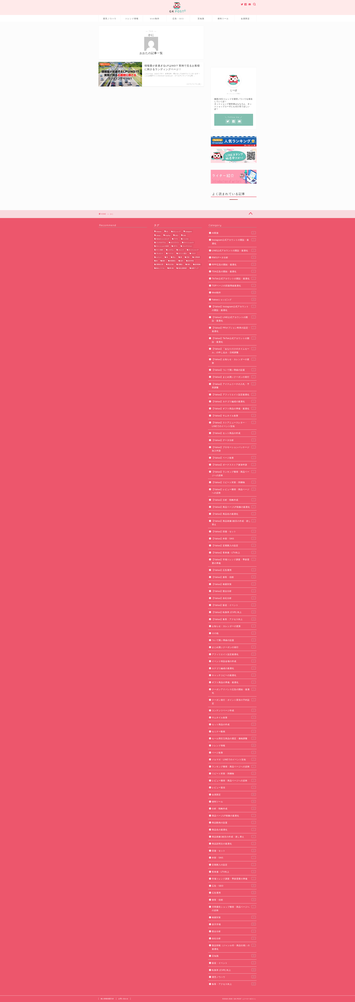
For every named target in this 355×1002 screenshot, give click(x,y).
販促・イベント (233, 963)
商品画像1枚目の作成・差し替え (233, 837)
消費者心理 (159, 264)
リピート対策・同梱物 (233, 773)
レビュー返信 (233, 787)
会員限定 (245, 18)
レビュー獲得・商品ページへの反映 (233, 780)
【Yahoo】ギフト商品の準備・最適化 (233, 408)
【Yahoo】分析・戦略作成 (233, 500)
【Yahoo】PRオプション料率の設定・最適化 (233, 330)
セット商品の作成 (233, 724)
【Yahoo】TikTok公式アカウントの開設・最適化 (233, 340)
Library (158, 235)
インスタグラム (161, 242)
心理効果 (197, 257)
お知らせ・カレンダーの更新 (233, 626)
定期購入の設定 (233, 865)
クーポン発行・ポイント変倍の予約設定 (233, 702)
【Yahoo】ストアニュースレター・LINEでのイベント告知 (233, 424)
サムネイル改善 (233, 717)
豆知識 (201, 18)
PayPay (167, 235)
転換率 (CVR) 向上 (233, 970)
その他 (233, 633)
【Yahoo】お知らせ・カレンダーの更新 (233, 361)
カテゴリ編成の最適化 (233, 668)
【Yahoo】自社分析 (233, 598)
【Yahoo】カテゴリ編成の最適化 (233, 401)
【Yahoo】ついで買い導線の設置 (233, 370)
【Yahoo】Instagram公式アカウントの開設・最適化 (233, 308)
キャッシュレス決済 (162, 246)
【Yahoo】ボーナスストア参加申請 (233, 465)
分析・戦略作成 (233, 808)
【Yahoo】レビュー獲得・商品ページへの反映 (233, 491)
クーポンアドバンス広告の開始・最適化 (233, 691)
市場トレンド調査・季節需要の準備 (233, 879)
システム (170, 250)
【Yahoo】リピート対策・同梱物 (233, 482)
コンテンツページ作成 (233, 710)
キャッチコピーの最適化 (233, 675)
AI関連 (233, 233)
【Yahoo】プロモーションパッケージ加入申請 (233, 449)
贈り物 (171, 268)
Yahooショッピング (233, 299)
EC (167, 231)
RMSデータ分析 (233, 257)
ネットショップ (193, 250)
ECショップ (177, 231)
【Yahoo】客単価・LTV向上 (233, 552)
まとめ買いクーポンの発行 (233, 647)
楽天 (181, 261)
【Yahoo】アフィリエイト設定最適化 (233, 394)
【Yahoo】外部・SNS (233, 538)
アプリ (176, 239)
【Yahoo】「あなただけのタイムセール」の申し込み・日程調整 (233, 351)
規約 (188, 264)
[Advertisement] (234, 43)
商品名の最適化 (233, 829)
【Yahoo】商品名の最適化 (233, 514)
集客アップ (195, 268)
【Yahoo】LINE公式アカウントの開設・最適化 (233, 319)
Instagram (188, 231)
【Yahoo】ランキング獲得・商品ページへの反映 (233, 474)
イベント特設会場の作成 (233, 661)
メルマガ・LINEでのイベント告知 (233, 759)
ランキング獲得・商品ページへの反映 (233, 766)
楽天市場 (191, 261)
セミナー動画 (233, 731)
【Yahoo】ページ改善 (233, 458)
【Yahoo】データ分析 (233, 440)
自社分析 (233, 938)
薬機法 (180, 264)
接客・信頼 (233, 900)
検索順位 (173, 261)
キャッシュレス (189, 242)
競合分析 (233, 931)
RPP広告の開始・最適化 (233, 264)
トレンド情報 (132, 18)
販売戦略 (198, 264)
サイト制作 (159, 250)
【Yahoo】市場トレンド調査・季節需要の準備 (233, 561)
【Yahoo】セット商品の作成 (233, 433)
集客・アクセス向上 (233, 984)
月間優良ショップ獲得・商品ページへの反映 (233, 909)
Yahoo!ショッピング (162, 239)
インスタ (185, 239)
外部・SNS (233, 857)
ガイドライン (175, 242)
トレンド (181, 250)
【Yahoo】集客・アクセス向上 (233, 619)
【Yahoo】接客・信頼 (233, 577)
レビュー (159, 257)
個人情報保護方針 (107, 999)
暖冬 (163, 261)
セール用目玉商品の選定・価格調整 (233, 738)
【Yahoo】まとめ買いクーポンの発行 (233, 377)
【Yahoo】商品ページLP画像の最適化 (233, 507)
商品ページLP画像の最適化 (233, 815)
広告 (188, 257)
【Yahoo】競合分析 (233, 591)
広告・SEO (178, 18)
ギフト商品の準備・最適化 (233, 682)
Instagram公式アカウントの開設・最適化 (233, 242)
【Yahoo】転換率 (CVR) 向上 (233, 612)
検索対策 (233, 917)
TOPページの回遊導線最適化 (233, 285)
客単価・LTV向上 (233, 872)
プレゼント (159, 253)
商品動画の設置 (233, 822)
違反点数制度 (182, 268)
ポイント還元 (182, 253)
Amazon (158, 231)
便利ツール (223, 18)
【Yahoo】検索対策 (233, 584)
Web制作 (154, 18)
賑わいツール (160, 268)
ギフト (175, 246)
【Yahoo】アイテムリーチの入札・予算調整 (233, 386)
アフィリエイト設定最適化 (233, 654)
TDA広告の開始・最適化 (233, 271)
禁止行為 (170, 264)
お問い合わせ (123, 999)
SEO (176, 235)
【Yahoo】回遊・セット (233, 531)
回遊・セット (233, 851)
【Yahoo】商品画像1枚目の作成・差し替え (233, 523)
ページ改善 (233, 752)
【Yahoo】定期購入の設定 (233, 545)
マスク (194, 253)
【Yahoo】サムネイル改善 (233, 415)
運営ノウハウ (109, 18)
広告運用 (233, 893)
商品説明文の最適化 (233, 843)
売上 (174, 257)
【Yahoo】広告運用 (233, 570)
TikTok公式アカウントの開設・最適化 (233, 278)
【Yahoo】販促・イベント (233, 605)
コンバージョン (187, 246)
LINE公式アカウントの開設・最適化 (233, 250)
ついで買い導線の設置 (233, 640)
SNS (184, 235)
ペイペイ (170, 253)
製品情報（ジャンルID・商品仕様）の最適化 (233, 947)
